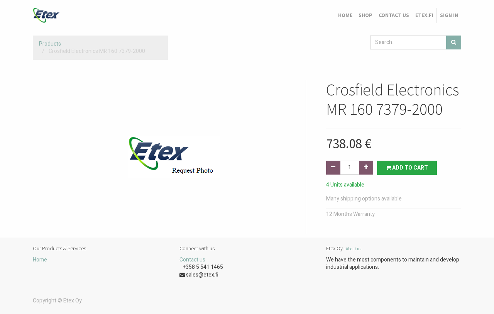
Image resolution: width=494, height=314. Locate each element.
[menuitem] (345, 15)
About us (353, 248)
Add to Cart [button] (409, 168)
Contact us (192, 260)
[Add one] (366, 168)
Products (50, 44)
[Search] (453, 42)
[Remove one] (333, 168)
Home (40, 260)
